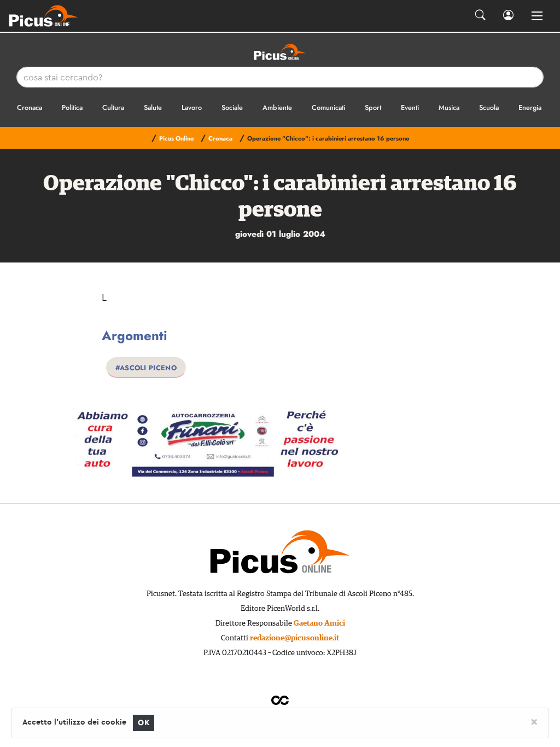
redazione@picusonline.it (294, 638)
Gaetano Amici (319, 623)
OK (143, 722)
